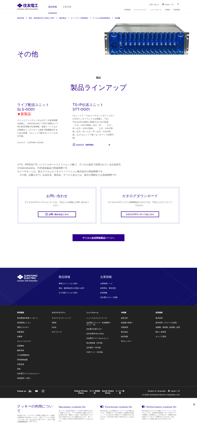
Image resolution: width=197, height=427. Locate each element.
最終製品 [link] (62, 18)
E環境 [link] (54, 323)
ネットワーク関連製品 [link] (79, 18)
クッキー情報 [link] (120, 392)
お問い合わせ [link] (154, 4)
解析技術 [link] (20, 350)
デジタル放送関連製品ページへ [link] (98, 237)
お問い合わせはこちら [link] (59, 214)
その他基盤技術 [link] (23, 355)
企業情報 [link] (67, 6)
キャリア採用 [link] (161, 336)
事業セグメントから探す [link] (68, 283)
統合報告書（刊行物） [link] (95, 343)
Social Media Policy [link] (108, 392)
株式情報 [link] (124, 336)
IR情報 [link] (167, 10)
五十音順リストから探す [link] (68, 292)
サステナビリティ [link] (140, 10)
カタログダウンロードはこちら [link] (140, 214)
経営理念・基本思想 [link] (108, 288)
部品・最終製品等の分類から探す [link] (42, 18)
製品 (98, 77)
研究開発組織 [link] (22, 360)
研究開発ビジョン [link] (24, 323)
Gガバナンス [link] (57, 332)
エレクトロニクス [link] (24, 341)
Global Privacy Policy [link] (81, 392)
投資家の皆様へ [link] (127, 323)
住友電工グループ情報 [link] (109, 297)
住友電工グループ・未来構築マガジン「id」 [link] (98, 324)
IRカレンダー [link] (126, 341)
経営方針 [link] (124, 318)
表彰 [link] (19, 369)
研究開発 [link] (127, 10)
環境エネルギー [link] (23, 327)
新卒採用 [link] (159, 318)
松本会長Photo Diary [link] (95, 333)
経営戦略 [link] (103, 292)
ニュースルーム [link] (156, 10)
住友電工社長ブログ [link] (94, 329)
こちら (34, 419)
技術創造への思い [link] (24, 378)
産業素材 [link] (20, 346)
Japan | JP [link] (169, 4)
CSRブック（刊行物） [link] (95, 352)
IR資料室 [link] (124, 327)
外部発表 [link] (20, 364)
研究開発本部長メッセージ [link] (27, 318)
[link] (27, 6)
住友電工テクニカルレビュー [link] (28, 373)
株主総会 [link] (124, 332)
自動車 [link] (19, 336)
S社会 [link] (54, 327)
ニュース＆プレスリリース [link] (96, 318)
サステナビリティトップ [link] (61, 318)
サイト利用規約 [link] (95, 392)
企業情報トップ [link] (106, 283)
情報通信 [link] (20, 332)
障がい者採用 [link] (161, 332)
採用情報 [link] (176, 10)
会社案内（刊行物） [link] (94, 347)
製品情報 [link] (52, 6)
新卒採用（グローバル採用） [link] (167, 323)
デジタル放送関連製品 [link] (101, 18)
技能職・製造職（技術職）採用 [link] (168, 327)
